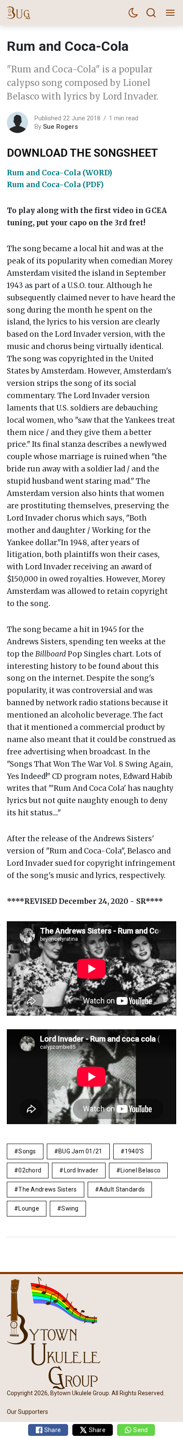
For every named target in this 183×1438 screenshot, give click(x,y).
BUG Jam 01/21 (80, 1151)
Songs (27, 1151)
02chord (29, 1170)
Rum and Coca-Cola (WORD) (59, 172)
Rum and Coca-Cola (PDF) (55, 184)
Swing (69, 1208)
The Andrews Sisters (47, 1189)
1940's (134, 1151)
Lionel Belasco (140, 1170)
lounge (28, 1208)
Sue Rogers (60, 126)
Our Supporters (27, 1411)
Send (140, 1430)
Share (52, 1430)
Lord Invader (81, 1170)
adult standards (122, 1189)
